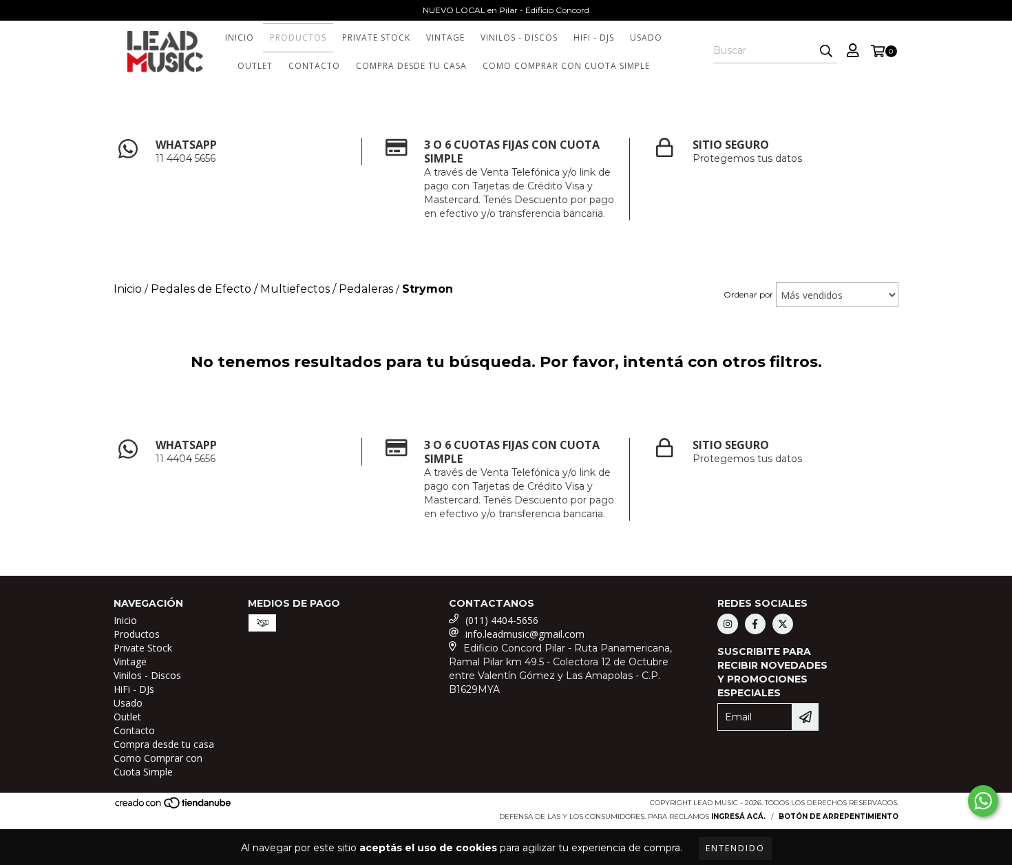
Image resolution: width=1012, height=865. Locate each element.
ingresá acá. (738, 816)
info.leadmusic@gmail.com (524, 633)
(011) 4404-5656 (501, 620)
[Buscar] (826, 51)
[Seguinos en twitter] (782, 624)
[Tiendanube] (174, 806)
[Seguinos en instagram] (727, 624)
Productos (298, 37)
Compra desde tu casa (411, 66)
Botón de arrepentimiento (838, 816)
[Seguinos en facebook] (755, 624)
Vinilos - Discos (519, 37)
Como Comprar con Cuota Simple (566, 66)
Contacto (314, 66)
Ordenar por (748, 294)
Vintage (445, 37)
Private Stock (376, 37)
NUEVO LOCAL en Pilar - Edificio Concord (506, 10)
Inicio (239, 37)
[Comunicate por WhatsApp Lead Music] (983, 801)
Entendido (735, 848)
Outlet (255, 66)
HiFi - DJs (593, 37)
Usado (646, 37)
